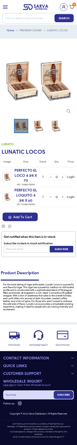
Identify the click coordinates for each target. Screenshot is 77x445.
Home (10, 30)
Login (71, 177)
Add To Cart (22, 217)
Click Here (8, 385)
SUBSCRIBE (63, 394)
